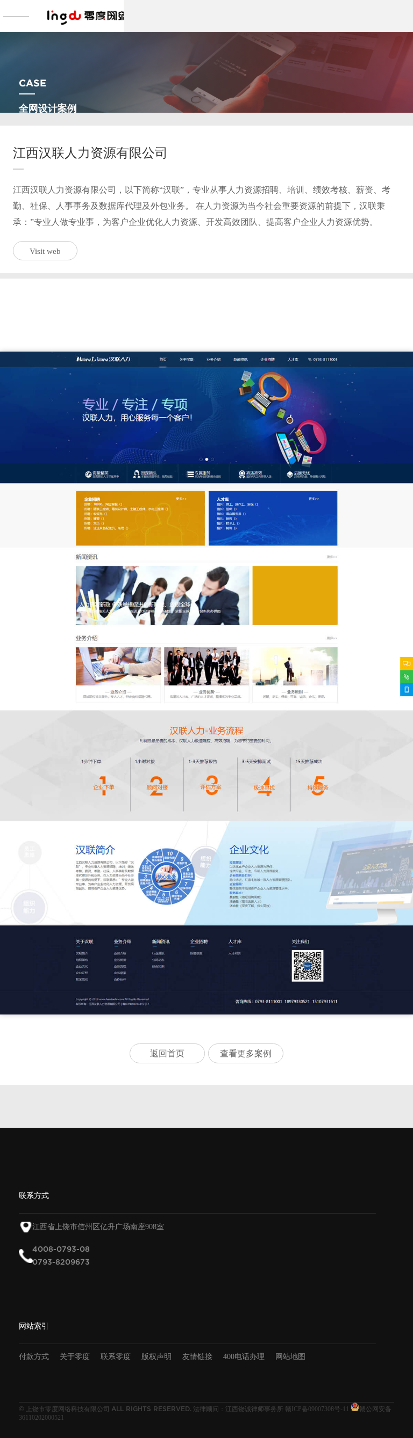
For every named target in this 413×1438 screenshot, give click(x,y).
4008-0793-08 (61, 1249)
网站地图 (290, 1357)
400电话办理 (244, 1357)
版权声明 (156, 1357)
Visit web (45, 251)
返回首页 (167, 1053)
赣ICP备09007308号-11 (317, 1409)
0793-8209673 (61, 1262)
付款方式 (34, 1357)
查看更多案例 (246, 1053)
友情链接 (197, 1357)
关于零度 (75, 1357)
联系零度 (116, 1357)
